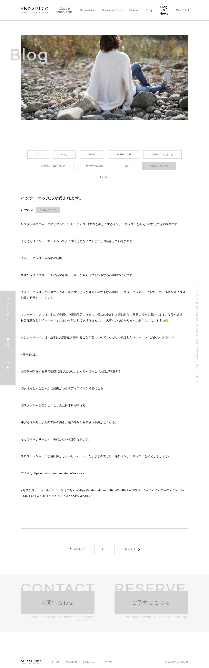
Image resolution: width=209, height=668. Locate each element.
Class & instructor (64, 10)
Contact (182, 10)
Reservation (112, 10)
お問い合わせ (90, 662)
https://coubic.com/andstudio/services (58, 473)
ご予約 (108, 662)
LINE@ (54, 662)
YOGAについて (48, 210)
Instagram (71, 662)
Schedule (87, 10)
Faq (149, 10)
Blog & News (164, 10)
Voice (133, 10)
